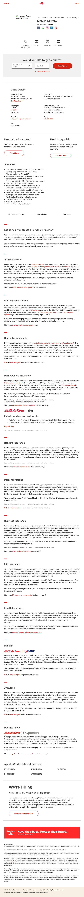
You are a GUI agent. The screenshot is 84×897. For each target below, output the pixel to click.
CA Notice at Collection (29, 890)
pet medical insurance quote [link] (23, 754)
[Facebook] (38, 28)
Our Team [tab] (67, 214)
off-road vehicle (67, 343)
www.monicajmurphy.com (20, 119)
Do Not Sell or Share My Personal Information (51, 890)
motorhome (38, 343)
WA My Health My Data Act (12, 890)
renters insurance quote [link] (21, 467)
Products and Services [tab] (16, 214)
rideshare (66, 267)
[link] (36, 44)
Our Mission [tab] (42, 214)
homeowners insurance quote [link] (23, 405)
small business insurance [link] (21, 551)
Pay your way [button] (61, 155)
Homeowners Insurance (13, 383)
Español (6, 3)
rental (57, 267)
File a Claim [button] (14, 153)
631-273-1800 (48, 119)
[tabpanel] (42, 107)
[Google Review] (42, 28)
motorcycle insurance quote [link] (22, 325)
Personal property (68, 385)
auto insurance (36, 264)
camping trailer (49, 343)
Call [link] (5, 362)
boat (57, 343)
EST (56, 106)
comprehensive (47, 267)
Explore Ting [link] (9, 426)
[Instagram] (47, 28)
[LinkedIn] (51, 28)
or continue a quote (42, 71)
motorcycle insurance (48, 312)
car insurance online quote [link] (22, 287)
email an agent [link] (14, 362)
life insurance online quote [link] (22, 595)
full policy (12, 862)
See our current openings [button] (23, 813)
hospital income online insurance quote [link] (26, 633)
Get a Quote (62, 66)
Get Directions (15, 101)
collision (34, 267)
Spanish (13, 110)
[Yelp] (56, 28)
